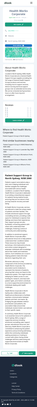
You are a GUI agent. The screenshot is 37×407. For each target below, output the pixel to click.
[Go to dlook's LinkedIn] (5, 404)
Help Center (16, 386)
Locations (13, 374)
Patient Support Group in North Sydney (16, 136)
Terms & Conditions (18, 393)
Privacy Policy (16, 389)
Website (11, 36)
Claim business (9, 59)
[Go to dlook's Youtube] (8, 404)
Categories (13, 377)
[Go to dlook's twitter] (3, 404)
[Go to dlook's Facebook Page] (10, 404)
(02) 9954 (13, 31)
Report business (19, 59)
